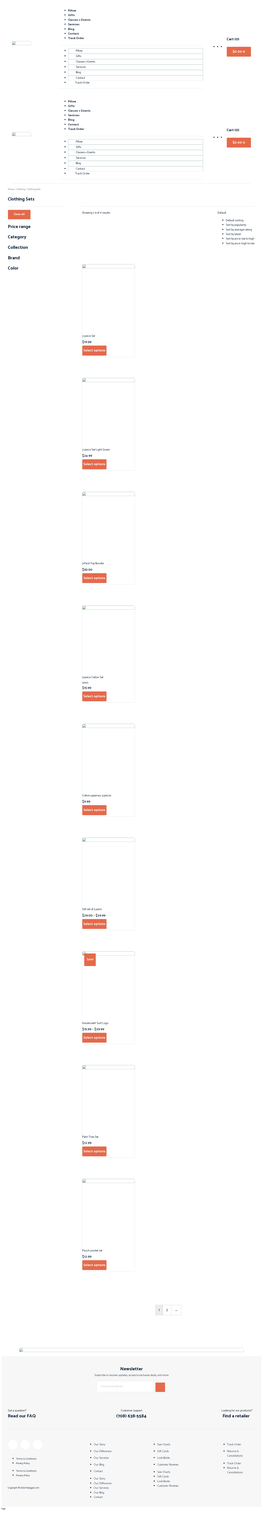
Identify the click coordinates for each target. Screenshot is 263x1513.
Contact (73, 33)
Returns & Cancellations (235, 1453)
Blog (71, 29)
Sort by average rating (239, 229)
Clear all (19, 214)
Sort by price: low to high (240, 238)
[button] (24, 1416)
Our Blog (99, 1464)
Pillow (72, 10)
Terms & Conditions (26, 1459)
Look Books (163, 1458)
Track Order (76, 38)
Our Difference (103, 1451)
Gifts (71, 15)
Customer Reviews (167, 1464)
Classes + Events (79, 20)
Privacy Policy (23, 1463)
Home (11, 189)
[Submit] (160, 1387)
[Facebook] (13, 1445)
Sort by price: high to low (240, 243)
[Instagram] (25, 1445)
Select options (94, 350)
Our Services (101, 1458)
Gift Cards (163, 1451)
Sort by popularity (236, 225)
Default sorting (234, 220)
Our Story (99, 1444)
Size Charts (163, 1444)
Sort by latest (233, 234)
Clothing (20, 189)
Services (74, 24)
